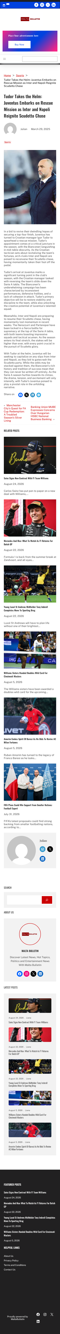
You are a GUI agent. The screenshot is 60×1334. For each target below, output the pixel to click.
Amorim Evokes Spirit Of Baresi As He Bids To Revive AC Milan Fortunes (30, 740)
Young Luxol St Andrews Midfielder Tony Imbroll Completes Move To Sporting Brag (26, 608)
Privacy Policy (11, 1260)
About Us (8, 1256)
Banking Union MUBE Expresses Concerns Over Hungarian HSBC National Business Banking (43, 413)
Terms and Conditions (15, 1265)
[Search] (47, 900)
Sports (20, 75)
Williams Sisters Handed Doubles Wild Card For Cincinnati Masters (26, 674)
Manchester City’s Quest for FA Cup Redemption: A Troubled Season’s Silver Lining (15, 413)
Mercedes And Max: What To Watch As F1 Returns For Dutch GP (28, 542)
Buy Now (19, 44)
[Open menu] (4, 59)
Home (7, 75)
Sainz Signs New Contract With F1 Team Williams (26, 478)
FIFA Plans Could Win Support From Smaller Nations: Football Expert (28, 806)
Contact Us (9, 1269)
